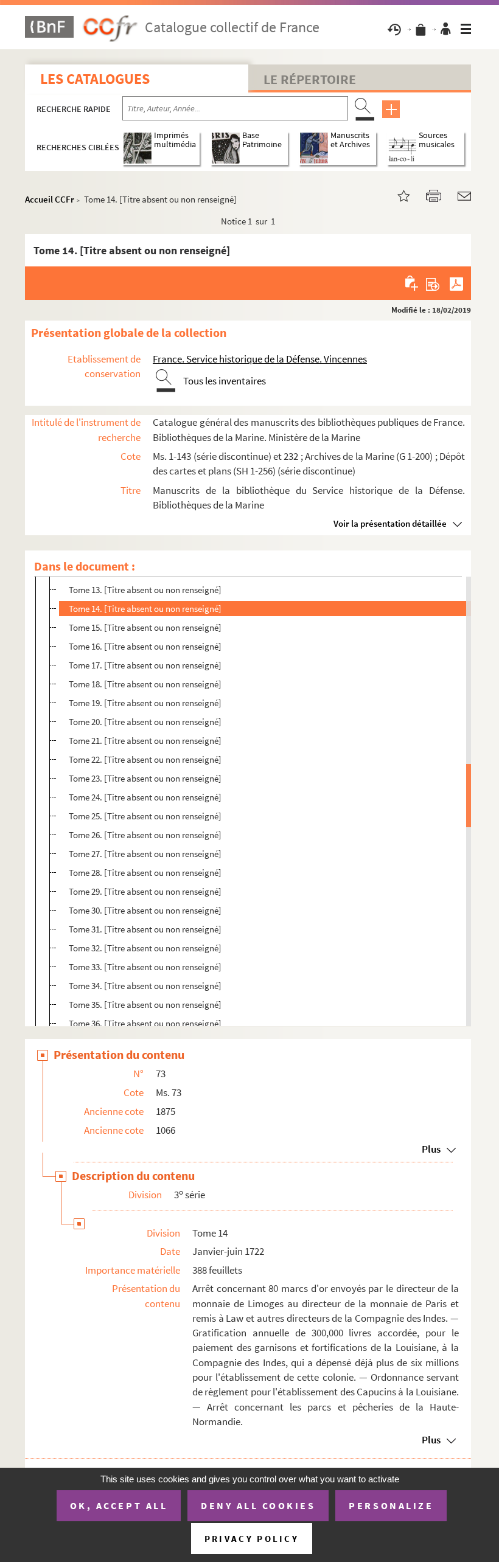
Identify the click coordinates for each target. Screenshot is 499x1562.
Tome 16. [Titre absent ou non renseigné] (145, 646)
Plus (431, 1149)
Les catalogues (95, 78)
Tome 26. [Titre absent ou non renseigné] (145, 835)
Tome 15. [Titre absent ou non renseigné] (145, 627)
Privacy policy (251, 1538)
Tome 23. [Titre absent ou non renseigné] (145, 778)
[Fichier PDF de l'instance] (456, 283)
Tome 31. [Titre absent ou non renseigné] (145, 929)
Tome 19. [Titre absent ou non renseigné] (145, 703)
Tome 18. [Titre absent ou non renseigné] (145, 684)
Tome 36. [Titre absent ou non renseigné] (145, 1023)
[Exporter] (433, 283)
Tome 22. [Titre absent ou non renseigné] (145, 759)
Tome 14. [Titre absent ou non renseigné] (145, 608)
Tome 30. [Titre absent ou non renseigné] (145, 910)
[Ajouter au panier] (412, 283)
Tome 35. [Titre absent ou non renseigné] (145, 1004)
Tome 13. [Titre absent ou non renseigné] (145, 589)
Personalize (391, 1505)
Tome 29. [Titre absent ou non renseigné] (145, 891)
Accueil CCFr (49, 199)
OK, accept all (118, 1505)
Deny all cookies (258, 1505)
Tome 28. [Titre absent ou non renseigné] (145, 872)
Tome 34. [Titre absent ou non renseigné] (145, 985)
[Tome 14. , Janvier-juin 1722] (396, 195)
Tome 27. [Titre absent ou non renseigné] (145, 853)
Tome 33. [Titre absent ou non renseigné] (145, 967)
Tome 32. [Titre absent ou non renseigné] (145, 948)
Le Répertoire (309, 79)
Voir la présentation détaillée (390, 523)
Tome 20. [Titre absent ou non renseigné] (145, 721)
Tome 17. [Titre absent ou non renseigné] (145, 665)
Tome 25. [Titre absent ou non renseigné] (145, 816)
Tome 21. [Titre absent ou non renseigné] (145, 740)
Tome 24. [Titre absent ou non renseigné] (145, 797)
